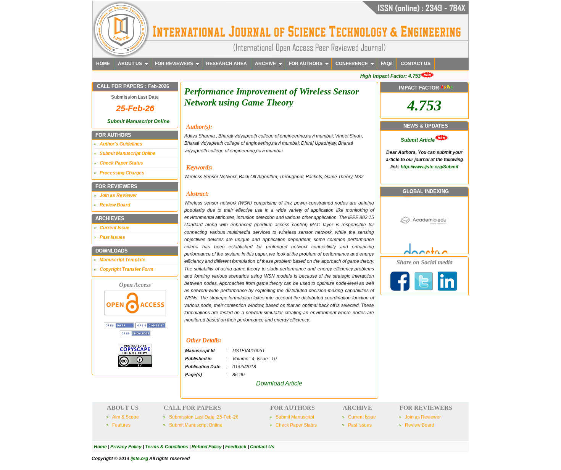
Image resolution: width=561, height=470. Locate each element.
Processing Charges (122, 173)
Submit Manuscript (295, 417)
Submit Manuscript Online (138, 121)
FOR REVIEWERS (174, 63)
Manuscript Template (122, 259)
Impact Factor (417, 174)
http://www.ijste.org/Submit (429, 148)
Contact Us (262, 446)
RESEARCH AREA (226, 63)
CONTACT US (415, 63)
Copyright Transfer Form (126, 269)
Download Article (279, 383)
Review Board (115, 205)
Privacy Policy (126, 446)
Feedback (236, 446)
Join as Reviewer (118, 195)
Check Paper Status (121, 163)
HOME (103, 63)
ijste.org (139, 458)
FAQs (387, 63)
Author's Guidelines (121, 144)
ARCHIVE (265, 63)
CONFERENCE (351, 63)
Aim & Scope (125, 417)
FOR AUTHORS (305, 63)
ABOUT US (130, 63)
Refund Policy (207, 446)
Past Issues (112, 237)
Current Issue (114, 227)
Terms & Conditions (166, 446)
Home (100, 446)
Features (121, 425)
